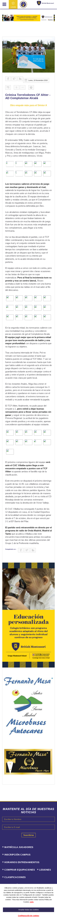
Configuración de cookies (28, 916)
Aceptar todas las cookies (28, 910)
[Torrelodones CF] (23, 4)
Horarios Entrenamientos (21, 862)
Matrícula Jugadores (18, 847)
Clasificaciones (15, 877)
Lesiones (45, 869)
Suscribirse (28, 835)
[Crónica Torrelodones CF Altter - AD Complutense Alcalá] (28, 55)
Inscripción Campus (17, 854)
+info (32, 902)
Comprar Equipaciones (19, 869)
